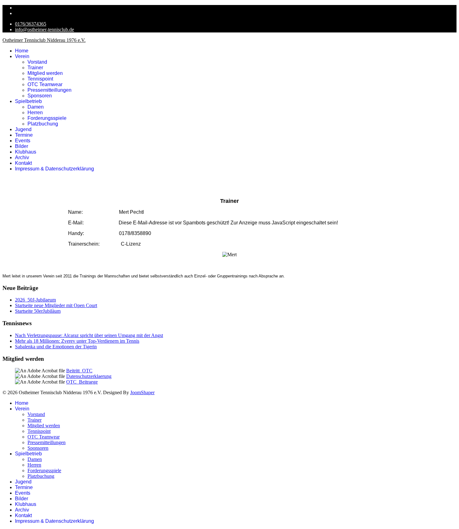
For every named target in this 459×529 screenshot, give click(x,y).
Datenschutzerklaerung (88, 376)
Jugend (23, 129)
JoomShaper (142, 392)
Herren (35, 112)
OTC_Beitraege (82, 382)
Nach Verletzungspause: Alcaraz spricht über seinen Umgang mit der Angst (89, 335)
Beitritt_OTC (79, 370)
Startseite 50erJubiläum (38, 311)
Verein (22, 56)
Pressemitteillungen (49, 90)
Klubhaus (25, 151)
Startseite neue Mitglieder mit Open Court (56, 305)
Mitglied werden (45, 73)
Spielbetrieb (28, 101)
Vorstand (37, 62)
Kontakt (23, 163)
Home (21, 50)
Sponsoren (39, 95)
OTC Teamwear (44, 84)
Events (22, 140)
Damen (35, 107)
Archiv (22, 157)
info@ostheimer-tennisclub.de (44, 29)
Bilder (21, 146)
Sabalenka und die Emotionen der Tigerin (56, 346)
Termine (24, 135)
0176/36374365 (30, 24)
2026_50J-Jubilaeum (35, 299)
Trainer (35, 67)
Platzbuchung (42, 123)
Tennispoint (40, 78)
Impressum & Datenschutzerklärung (54, 168)
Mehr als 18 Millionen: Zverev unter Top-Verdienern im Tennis (77, 341)
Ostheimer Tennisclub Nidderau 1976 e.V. (44, 40)
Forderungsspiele (47, 118)
